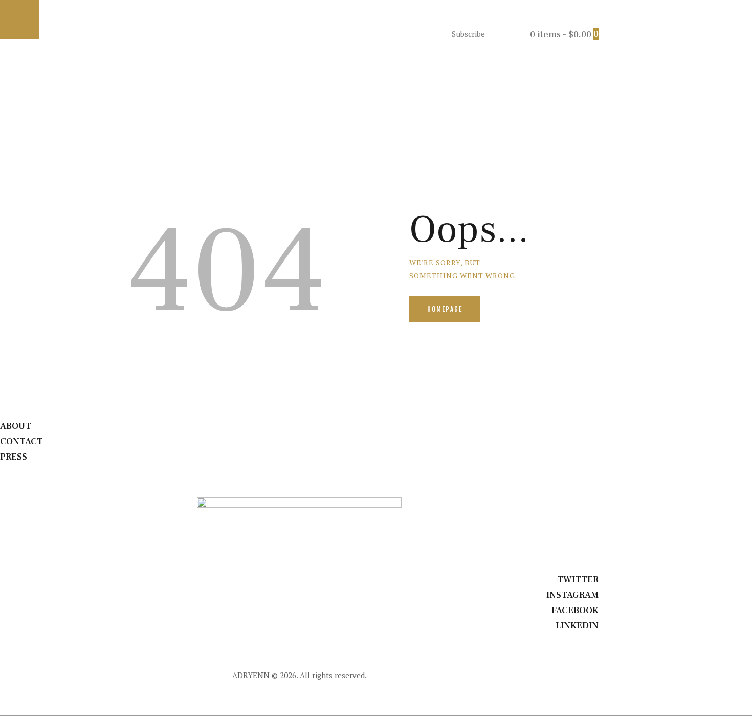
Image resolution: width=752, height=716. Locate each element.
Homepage (444, 309)
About (15, 426)
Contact (21, 441)
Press (13, 457)
